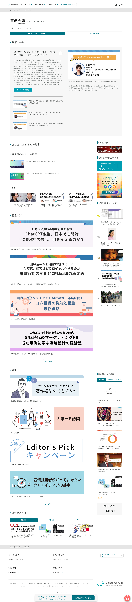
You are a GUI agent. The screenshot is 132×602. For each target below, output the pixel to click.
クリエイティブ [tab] (39, 5)
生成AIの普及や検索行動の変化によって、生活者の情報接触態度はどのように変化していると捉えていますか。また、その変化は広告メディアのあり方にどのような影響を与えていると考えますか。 (93, 88)
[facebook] (107, 511)
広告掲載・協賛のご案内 (60, 583)
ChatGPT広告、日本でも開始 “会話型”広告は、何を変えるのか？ (34, 53)
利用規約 (86, 583)
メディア (26, 10)
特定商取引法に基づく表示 (44, 583)
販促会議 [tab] (23, 520)
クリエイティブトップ (59, 559)
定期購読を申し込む (83, 597)
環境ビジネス (56, 572)
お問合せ (71, 586)
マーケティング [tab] (25, 5)
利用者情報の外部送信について (42, 586)
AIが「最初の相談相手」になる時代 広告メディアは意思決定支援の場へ (92, 82)
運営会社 (23, 583)
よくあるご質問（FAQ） (58, 586)
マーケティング (15, 10)
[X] (112, 511)
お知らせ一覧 (14, 583)
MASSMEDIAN (12, 572)
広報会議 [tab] (51, 520)
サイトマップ (79, 586)
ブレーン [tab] (79, 520)
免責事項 (32, 583)
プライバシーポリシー (75, 583)
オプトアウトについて (25, 586)
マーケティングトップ (15, 559)
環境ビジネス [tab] (52, 5)
